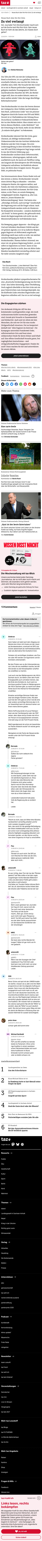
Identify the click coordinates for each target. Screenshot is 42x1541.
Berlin (3, 1184)
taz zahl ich (5, 1293)
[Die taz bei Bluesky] (17, 1145)
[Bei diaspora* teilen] (25, 384)
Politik (3, 1159)
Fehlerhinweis (25, 376)
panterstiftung (6, 1303)
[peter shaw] (3, 1020)
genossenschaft (7, 1288)
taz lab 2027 (5, 1412)
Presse (3, 1268)
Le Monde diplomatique (10, 1437)
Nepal (3, 1218)
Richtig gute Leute (8, 1228)
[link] (3, 8)
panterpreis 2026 (7, 1308)
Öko (2, 1164)
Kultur (3, 1174)
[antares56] (3, 868)
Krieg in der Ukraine (8, 1223)
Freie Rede (5, 1342)
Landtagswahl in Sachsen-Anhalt (13, 1214)
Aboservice (5, 1492)
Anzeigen (4, 1472)
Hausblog (4, 1253)
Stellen (3, 1263)
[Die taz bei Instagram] (22, 1145)
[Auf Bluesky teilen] (11, 384)
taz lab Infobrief (7, 1377)
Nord (3, 1189)
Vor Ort (4, 1397)
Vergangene (5, 1407)
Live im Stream (6, 1402)
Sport (3, 1179)
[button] (39, 2)
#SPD (9, 370)
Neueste (32, 607)
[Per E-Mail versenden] (2, 384)
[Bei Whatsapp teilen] (20, 384)
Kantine (4, 1462)
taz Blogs (4, 1427)
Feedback (4, 1487)
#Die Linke (36, 367)
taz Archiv (4, 1442)
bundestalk (5, 1323)
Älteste (38, 607)
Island (3, 1209)
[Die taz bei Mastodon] (13, 1145)
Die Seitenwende (7, 1258)
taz (6, 1139)
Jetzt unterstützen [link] (21, 356)
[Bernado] (8, 746)
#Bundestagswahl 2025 (24, 367)
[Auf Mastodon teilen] (7, 384)
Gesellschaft (5, 1169)
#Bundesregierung (18, 370)
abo (2, 1283)
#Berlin (3, 370)
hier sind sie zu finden (31, 626)
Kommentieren (15, 376)
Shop (3, 1467)
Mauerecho (5, 1338)
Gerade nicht (31, 1498)
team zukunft (6, 1362)
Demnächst (5, 1392)
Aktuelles (4, 1248)
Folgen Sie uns (5, 1144)
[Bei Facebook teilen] (16, 384)
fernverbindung (6, 1328)
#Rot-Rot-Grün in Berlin (8, 367)
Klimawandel (5, 1233)
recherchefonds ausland (10, 1298)
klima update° (6, 1333)
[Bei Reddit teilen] (29, 384)
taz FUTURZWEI (7, 1432)
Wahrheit (4, 1194)
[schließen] (39, 1498)
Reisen (3, 1458)
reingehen (4, 1347)
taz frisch (4, 1367)
